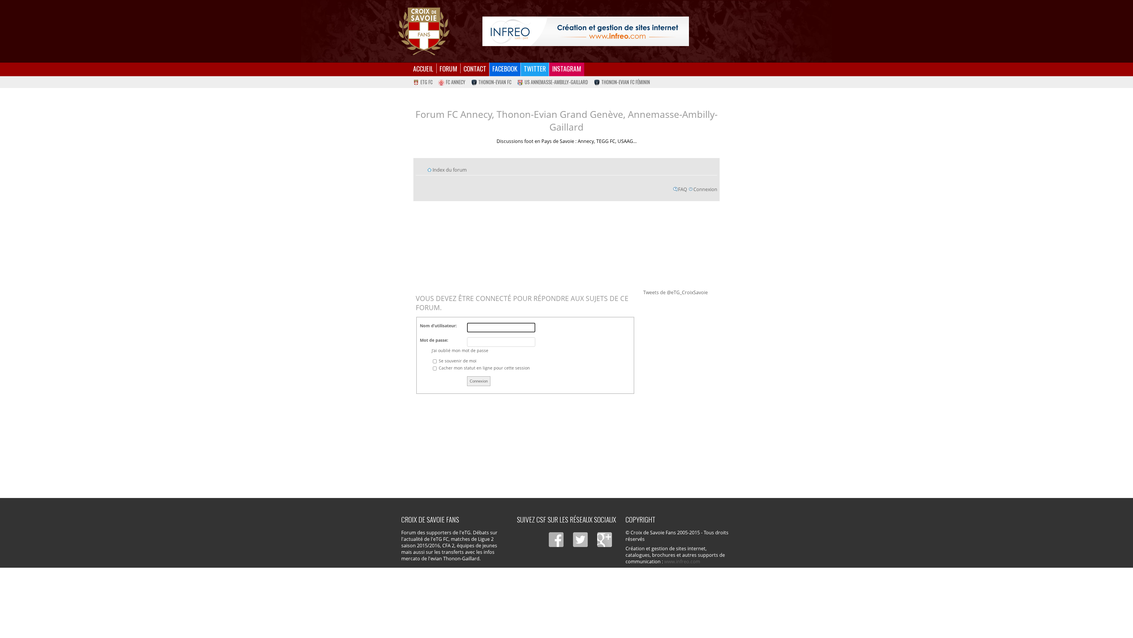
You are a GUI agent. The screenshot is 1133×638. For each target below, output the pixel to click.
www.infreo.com (682, 561)
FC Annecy (455, 82)
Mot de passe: (434, 340)
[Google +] (604, 539)
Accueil (423, 68)
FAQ (682, 189)
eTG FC (426, 82)
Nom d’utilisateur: (438, 325)
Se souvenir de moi (457, 361)
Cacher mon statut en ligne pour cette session (484, 368)
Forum (448, 68)
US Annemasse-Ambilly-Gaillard (556, 82)
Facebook (505, 68)
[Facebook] (556, 539)
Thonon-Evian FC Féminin (625, 82)
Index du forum (450, 170)
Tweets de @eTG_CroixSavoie (675, 292)
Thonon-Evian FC (494, 82)
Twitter (535, 68)
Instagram (566, 68)
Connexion (705, 189)
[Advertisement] (566, 245)
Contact (475, 68)
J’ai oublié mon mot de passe (460, 350)
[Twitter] (580, 539)
